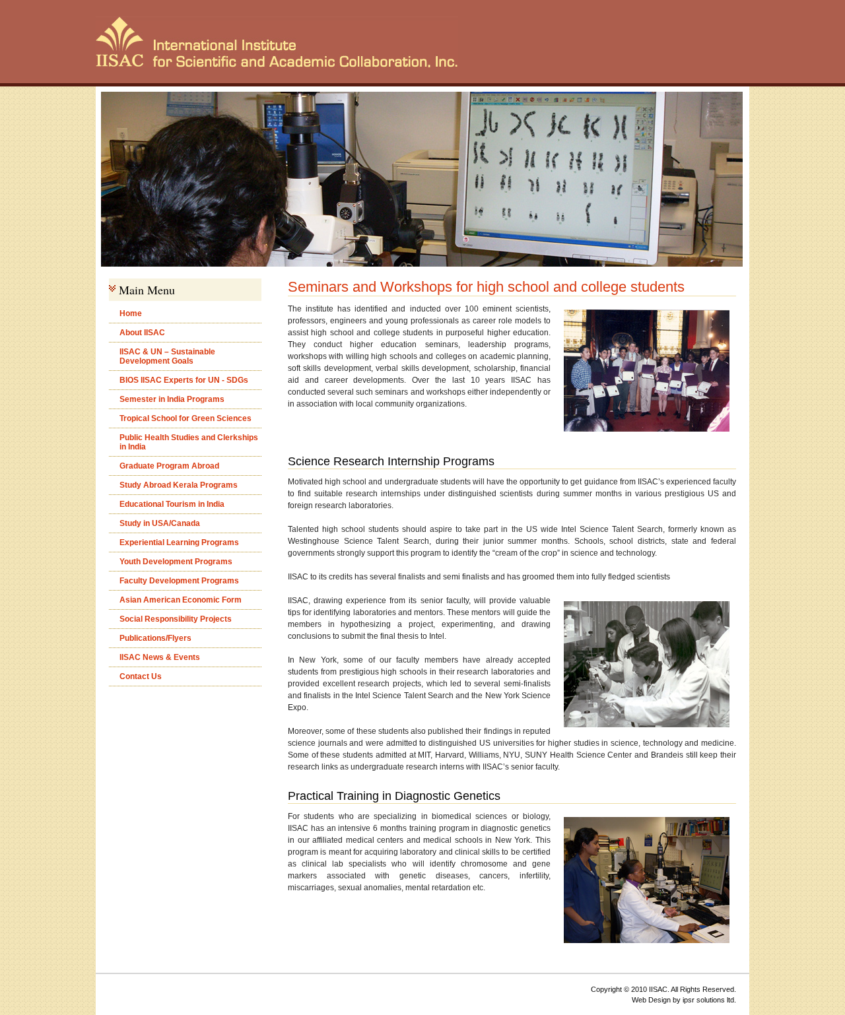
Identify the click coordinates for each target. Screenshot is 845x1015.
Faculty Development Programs (179, 580)
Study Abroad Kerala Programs (178, 485)
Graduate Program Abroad (169, 466)
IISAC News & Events (159, 657)
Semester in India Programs (171, 399)
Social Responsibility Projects (175, 619)
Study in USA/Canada (159, 523)
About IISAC (142, 332)
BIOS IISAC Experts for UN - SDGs (183, 380)
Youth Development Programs (175, 561)
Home (130, 313)
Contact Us (140, 676)
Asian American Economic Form (180, 600)
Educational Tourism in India (171, 504)
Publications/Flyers (155, 638)
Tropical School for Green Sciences (185, 418)
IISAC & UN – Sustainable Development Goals (167, 356)
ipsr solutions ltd (708, 1000)
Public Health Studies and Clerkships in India (188, 442)
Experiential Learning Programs (179, 542)
